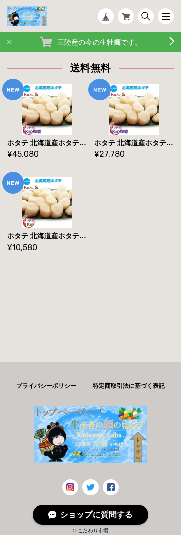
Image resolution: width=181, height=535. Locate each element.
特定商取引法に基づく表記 (129, 385)
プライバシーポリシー (46, 385)
